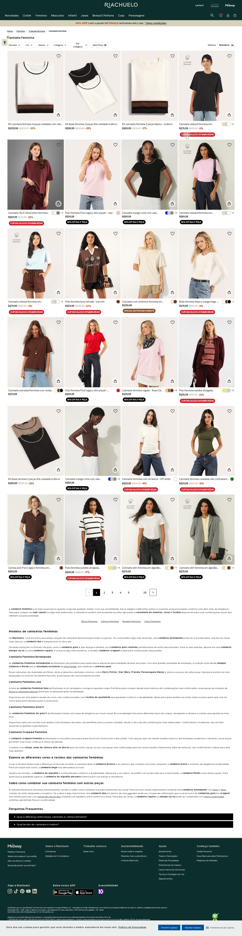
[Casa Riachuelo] (215, 5)
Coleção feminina (37, 31)
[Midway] (230, 5)
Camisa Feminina (110, 621)
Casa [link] (121, 15)
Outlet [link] (27, 15)
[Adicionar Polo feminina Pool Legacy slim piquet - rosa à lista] (115, 144)
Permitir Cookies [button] (169, 927)
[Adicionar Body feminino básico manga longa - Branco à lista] (229, 233)
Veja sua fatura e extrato (19, 860)
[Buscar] (212, 15)
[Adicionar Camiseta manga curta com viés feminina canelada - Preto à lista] (172, 144)
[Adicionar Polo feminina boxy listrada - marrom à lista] (115, 233)
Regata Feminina (131, 621)
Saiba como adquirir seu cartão (22, 856)
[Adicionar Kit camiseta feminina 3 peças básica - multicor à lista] (172, 56)
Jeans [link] (84, 15)
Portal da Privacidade (169, 860)
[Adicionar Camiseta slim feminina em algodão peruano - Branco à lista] (172, 499)
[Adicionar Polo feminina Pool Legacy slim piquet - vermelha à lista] (115, 322)
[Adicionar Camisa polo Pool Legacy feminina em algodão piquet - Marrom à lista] (58, 499)
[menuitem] (12, 15)
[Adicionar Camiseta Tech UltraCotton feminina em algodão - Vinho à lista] (58, 144)
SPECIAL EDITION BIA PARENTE (139, 310)
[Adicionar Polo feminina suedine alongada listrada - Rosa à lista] (229, 322)
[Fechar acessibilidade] (8, 37)
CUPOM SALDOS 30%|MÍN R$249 (197, 134)
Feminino (20, 31)
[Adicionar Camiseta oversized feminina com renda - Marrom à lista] (58, 322)
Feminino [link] (41, 15)
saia (129, 793)
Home (10, 31)
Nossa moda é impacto (131, 851)
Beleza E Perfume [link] (103, 15)
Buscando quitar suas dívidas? (22, 865)
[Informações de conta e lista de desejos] (227, 15)
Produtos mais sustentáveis (134, 856)
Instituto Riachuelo (129, 860)
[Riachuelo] (121, 5)
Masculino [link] (57, 15)
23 (145, 592)
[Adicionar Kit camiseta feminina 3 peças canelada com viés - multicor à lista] (58, 56)
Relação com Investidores (57, 856)
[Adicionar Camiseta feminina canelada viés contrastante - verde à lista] (229, 411)
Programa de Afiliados (207, 860)
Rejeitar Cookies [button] (193, 927)
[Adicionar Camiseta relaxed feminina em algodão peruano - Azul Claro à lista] (58, 233)
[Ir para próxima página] (153, 592)
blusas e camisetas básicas (23, 691)
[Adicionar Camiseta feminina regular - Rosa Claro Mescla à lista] (172, 322)
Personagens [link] (136, 15)
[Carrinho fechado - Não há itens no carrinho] (234, 15)
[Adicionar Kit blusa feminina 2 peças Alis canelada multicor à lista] (115, 56)
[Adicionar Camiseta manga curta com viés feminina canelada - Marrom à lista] (115, 411)
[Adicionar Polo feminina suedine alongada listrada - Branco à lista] (115, 499)
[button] (220, 927)
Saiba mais (88, 851)
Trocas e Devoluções (168, 856)
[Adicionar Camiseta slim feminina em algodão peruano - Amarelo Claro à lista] (229, 499)
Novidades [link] (12, 15)
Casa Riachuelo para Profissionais (212, 856)
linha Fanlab (70, 666)
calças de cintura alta (49, 796)
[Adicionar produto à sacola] (58, 115)
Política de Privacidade (132, 927)
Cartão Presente (204, 851)
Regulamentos (165, 878)
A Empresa (50, 851)
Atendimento (165, 851)
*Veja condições (156, 23)
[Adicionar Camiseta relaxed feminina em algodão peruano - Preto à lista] (229, 56)
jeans (215, 789)
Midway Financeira (16, 851)
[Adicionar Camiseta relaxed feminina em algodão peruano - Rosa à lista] (229, 144)
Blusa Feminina (89, 621)
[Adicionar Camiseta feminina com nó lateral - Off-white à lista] (172, 411)
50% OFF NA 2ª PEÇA (77, 222)
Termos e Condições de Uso (171, 874)
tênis (223, 789)
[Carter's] (200, 5)
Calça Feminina (152, 621)
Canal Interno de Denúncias (172, 869)
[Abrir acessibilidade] (5, 42)
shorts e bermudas (214, 796)
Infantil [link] (72, 15)
